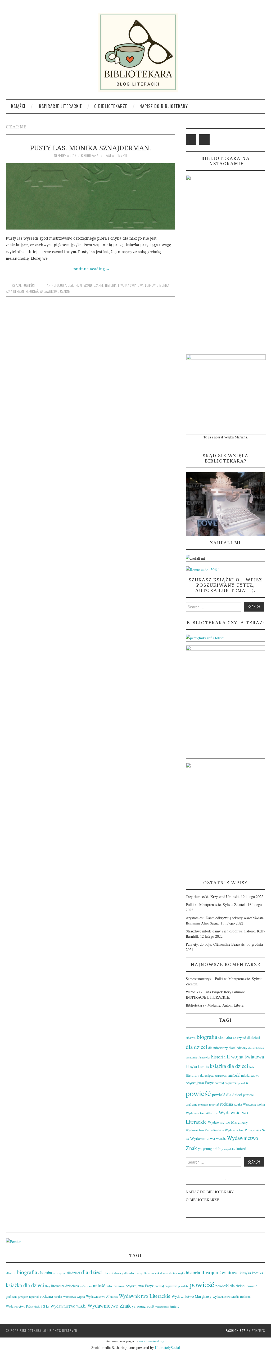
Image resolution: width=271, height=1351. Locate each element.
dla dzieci (196, 1047)
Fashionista (236, 1330)
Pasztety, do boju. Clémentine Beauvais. (216, 944)
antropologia (56, 285)
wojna (261, 1104)
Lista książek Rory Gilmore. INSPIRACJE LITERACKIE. (216, 994)
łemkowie (151, 285)
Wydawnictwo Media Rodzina (205, 1130)
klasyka (191, 1066)
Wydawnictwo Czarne (55, 291)
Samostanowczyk (198, 978)
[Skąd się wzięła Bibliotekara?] (225, 503)
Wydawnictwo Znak (109, 1305)
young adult (211, 1148)
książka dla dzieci (229, 1066)
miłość (234, 1075)
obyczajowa (195, 1082)
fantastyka (204, 1057)
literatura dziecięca (200, 1075)
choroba (225, 1037)
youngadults (228, 1149)
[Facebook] (191, 139)
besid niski (75, 285)
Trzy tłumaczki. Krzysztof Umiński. (213, 896)
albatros (191, 1037)
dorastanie (191, 1057)
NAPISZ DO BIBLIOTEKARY (163, 106)
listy (251, 1067)
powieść (198, 1093)
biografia (207, 1036)
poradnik (243, 1083)
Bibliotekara (89, 155)
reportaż (31, 291)
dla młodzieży (218, 1047)
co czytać (239, 1037)
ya (200, 1148)
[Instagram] (204, 139)
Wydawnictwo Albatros (202, 1113)
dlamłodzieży (238, 1047)
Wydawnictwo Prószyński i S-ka (27, 1306)
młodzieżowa (250, 1075)
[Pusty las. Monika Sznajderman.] (90, 196)
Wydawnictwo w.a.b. (208, 1138)
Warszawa (249, 1104)
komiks (203, 1066)
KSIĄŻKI (18, 106)
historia (110, 285)
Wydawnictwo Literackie (144, 1295)
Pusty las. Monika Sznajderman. (90, 147)
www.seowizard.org (151, 1341)
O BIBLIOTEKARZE (110, 106)
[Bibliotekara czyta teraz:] (205, 637)
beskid (87, 285)
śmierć (241, 1148)
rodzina (226, 1104)
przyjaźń (203, 1104)
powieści (28, 285)
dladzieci (253, 1037)
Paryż (209, 1082)
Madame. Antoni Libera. (226, 1005)
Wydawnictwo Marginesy (228, 1122)
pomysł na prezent (226, 1083)
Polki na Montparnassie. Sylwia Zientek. (216, 904)
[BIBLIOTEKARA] (135, 52)
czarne (98, 285)
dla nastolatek (256, 1048)
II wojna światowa (130, 285)
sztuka (238, 1104)
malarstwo (221, 1076)
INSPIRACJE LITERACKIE (60, 106)
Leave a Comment (116, 155)
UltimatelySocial (167, 1347)
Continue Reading (90, 268)
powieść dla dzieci (227, 1094)
